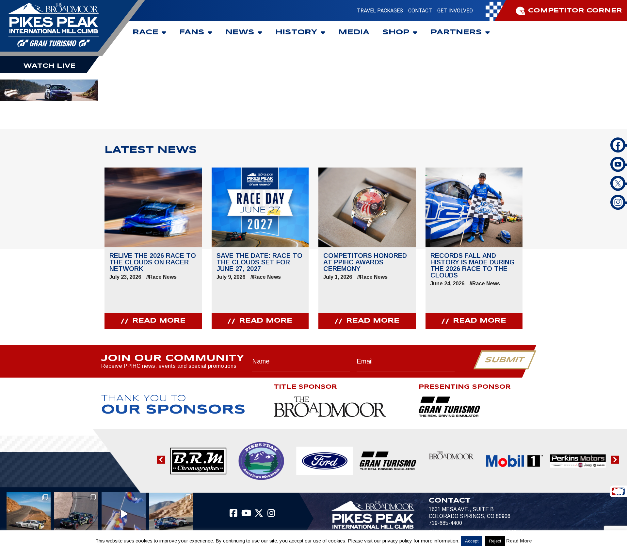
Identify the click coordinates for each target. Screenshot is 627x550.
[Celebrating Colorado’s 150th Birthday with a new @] (124, 514)
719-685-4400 (445, 523)
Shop (396, 32)
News (239, 32)
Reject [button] (495, 541)
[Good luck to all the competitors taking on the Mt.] (29, 514)
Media (353, 32)
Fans (191, 32)
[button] (161, 459)
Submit (505, 360)
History (296, 32)
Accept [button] (471, 541)
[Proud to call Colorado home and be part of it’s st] (171, 514)
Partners (456, 32)
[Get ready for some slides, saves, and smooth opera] (76, 514)
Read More (519, 540)
